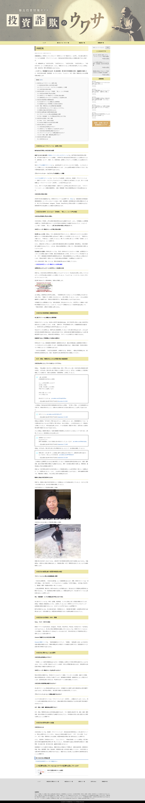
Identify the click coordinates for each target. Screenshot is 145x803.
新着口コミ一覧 (82, 781)
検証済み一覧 (82, 42)
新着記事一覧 (101, 42)
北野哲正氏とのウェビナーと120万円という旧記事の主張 (52, 97)
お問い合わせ (93, 781)
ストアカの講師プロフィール (44, 165)
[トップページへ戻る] (72, 20)
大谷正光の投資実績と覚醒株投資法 (45, 99)
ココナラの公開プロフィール (42, 178)
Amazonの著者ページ (40, 642)
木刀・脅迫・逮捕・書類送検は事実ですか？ (49, 134)
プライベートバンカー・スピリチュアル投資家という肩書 (52, 87)
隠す (41, 79)
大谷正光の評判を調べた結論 (43, 137)
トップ (44, 42)
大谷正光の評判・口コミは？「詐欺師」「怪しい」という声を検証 (52, 91)
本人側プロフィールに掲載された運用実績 (48, 101)
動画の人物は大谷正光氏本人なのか (46, 110)
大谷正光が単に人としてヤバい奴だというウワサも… (51, 108)
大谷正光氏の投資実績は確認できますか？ (48, 130)
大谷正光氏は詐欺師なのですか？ (46, 126)
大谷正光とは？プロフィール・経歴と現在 (46, 83)
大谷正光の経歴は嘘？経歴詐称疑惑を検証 (46, 112)
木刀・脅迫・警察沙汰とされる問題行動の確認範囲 (48, 106)
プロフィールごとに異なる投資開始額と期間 (49, 114)
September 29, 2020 (63, 457)
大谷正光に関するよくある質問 (44, 124)
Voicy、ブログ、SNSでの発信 (45, 120)
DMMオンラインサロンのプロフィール (58, 155)
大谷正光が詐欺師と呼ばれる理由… (46, 93)
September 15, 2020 (63, 417)
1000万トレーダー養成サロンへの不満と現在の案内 (50, 95)
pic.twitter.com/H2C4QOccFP (54, 414)
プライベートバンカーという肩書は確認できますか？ (51, 132)
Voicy (71, 198)
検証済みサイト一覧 (69, 781)
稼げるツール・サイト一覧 (63, 42)
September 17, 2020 (63, 444)
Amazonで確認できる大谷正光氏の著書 (47, 122)
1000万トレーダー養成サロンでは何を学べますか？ (50, 128)
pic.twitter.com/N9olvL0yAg (79, 441)
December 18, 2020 (62, 401)
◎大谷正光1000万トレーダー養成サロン (46, 761)
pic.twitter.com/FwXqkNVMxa (58, 398)
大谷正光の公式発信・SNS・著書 (44, 118)
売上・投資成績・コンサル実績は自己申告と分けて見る (51, 116)
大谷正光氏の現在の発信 (44, 89)
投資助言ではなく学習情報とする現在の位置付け (50, 103)
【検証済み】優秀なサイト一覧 (52, 781)
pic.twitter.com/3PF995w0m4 (66, 454)
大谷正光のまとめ (42, 139)
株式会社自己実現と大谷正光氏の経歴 (47, 85)
